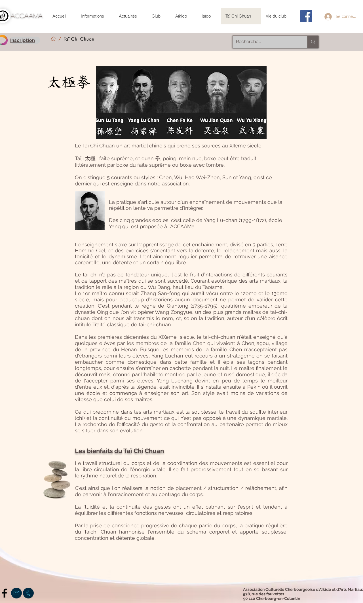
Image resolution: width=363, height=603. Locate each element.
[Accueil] (53, 39)
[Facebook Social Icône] (306, 16)
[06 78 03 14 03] (28, 593)
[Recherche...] (312, 42)
